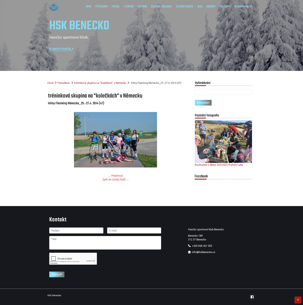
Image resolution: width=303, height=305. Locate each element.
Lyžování (129, 7)
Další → (124, 179)
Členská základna (161, 7)
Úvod (88, 7)
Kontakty (225, 7)
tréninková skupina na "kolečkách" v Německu (100, 82)
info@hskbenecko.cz (203, 252)
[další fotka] (177, 139)
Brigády (211, 7)
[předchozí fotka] (53, 139)
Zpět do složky (110, 179)
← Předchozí (115, 175)
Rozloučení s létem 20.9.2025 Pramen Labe (219, 164)
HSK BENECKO (79, 26)
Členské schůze (184, 7)
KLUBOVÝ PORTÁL (60, 48)
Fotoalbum (101, 7)
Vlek (199, 7)
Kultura (142, 7)
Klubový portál (243, 7)
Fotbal (116, 7)
